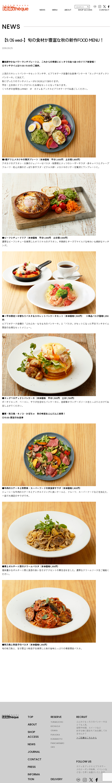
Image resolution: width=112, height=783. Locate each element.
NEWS (42, 9)
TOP (30, 717)
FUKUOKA (55, 734)
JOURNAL (34, 752)
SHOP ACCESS (85, 9)
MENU (55, 9)
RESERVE (56, 717)
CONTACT (104, 9)
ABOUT (67, 9)
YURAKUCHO (57, 721)
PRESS (32, 767)
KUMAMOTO (56, 738)
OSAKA (54, 730)
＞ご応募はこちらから (86, 737)
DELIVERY (56, 779)
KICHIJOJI (55, 726)
